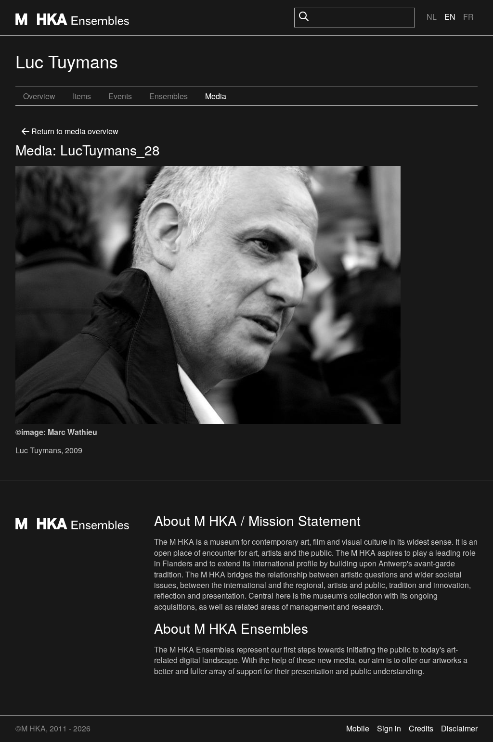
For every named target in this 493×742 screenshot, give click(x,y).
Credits (421, 728)
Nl (432, 16)
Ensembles (168, 96)
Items (82, 96)
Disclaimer (459, 728)
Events (120, 96)
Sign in (389, 728)
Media (215, 96)
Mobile (357, 728)
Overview (39, 96)
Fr (468, 16)
